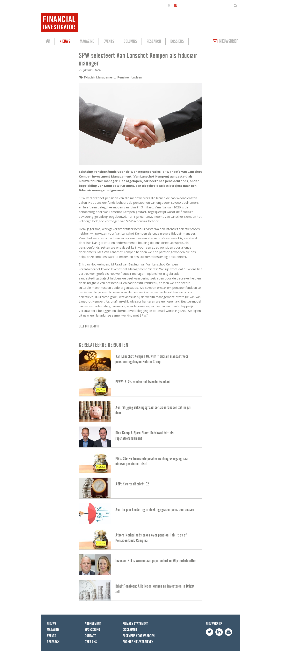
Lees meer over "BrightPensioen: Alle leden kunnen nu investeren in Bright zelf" (140, 590)
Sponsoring (92, 630)
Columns (130, 41)
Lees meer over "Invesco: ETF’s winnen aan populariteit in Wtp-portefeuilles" (140, 564)
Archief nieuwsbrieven (138, 642)
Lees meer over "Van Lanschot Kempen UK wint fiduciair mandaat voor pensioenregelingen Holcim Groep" (140, 360)
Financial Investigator (48, 41)
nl (175, 6)
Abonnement (93, 624)
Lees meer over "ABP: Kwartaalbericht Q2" (140, 488)
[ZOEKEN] (236, 6)
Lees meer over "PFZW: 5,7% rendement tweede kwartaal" (140, 385)
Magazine (87, 41)
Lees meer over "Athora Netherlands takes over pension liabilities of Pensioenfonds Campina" (140, 539)
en (169, 6)
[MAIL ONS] (228, 632)
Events (108, 41)
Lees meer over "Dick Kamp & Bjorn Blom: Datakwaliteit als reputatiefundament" (140, 437)
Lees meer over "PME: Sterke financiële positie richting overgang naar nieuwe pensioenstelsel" (140, 462)
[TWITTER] (209, 632)
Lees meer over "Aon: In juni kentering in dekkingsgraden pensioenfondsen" (140, 513)
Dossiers (177, 41)
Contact (90, 636)
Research (153, 41)
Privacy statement (135, 624)
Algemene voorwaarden (138, 636)
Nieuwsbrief (228, 41)
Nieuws (64, 41)
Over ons (91, 642)
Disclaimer (130, 630)
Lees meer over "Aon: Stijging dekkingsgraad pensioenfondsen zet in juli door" (140, 411)
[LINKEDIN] (219, 632)
